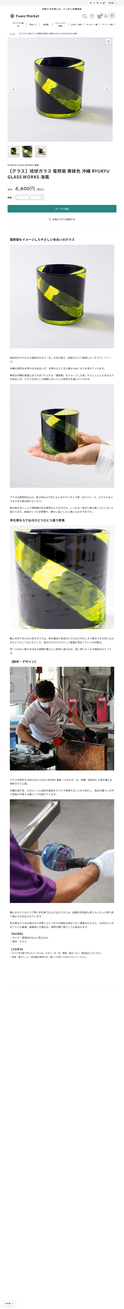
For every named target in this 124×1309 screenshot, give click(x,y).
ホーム (12, 33)
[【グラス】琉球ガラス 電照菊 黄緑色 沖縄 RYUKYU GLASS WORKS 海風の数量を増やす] (41, 197)
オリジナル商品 (18, 24)
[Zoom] (108, 41)
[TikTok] (104, 3)
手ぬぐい (33, 24)
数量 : (11, 197)
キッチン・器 (91, 24)
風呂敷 (46, 24)
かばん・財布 (76, 24)
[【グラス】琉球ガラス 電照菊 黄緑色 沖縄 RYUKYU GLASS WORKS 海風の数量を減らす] (18, 197)
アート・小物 (107, 24)
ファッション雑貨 (60, 24)
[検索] (85, 16)
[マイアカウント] (105, 16)
